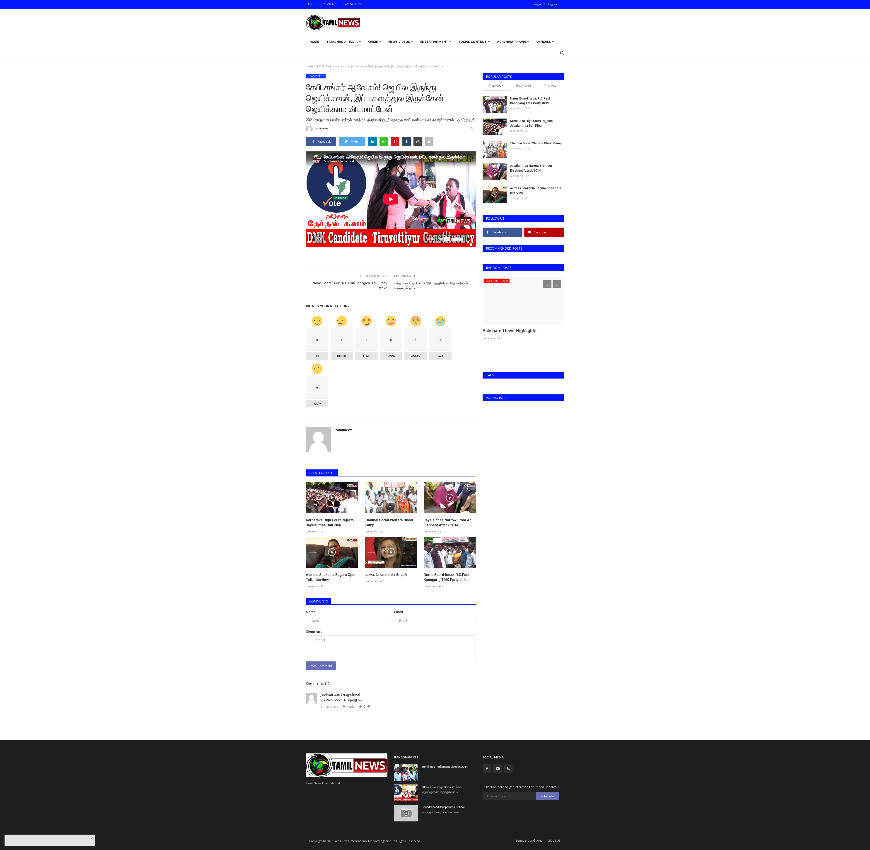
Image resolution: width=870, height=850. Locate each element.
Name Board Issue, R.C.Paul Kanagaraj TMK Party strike (350, 285)
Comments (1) (317, 683)
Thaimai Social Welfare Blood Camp (389, 522)
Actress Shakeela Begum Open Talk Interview (331, 577)
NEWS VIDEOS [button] (399, 41)
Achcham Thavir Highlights (509, 330)
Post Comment (321, 666)
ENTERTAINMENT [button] (434, 41)
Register (553, 4)
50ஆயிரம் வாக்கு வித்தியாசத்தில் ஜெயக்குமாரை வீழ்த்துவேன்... (442, 789)
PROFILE (313, 4)
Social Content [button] (473, 41)
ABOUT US (554, 840)
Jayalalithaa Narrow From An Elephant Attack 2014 (447, 522)
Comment (314, 631)
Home (314, 41)
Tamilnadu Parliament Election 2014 (445, 766)
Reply (350, 706)
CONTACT (330, 4)
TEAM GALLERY (351, 4)
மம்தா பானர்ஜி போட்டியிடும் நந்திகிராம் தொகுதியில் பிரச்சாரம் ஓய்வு (431, 285)
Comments (318, 601)
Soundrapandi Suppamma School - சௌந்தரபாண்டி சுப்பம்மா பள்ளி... (444, 809)
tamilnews (321, 128)
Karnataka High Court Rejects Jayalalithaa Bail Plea (330, 522)
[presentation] (547, 284)
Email (398, 612)
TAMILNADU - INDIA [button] (342, 41)
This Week (496, 85)
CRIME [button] (373, 41)
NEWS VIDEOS (325, 66)
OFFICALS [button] (544, 41)
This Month (523, 85)
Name (310, 612)
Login (537, 4)
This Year (550, 85)
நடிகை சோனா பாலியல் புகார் (386, 575)
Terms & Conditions (529, 840)
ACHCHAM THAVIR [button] (512, 41)
